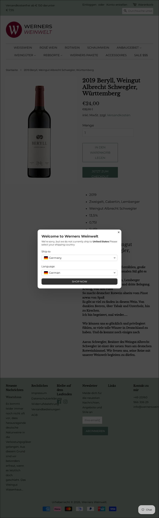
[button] (79, 258)
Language (48, 266)
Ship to (45, 251)
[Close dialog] (119, 232)
